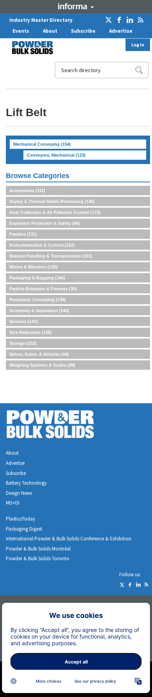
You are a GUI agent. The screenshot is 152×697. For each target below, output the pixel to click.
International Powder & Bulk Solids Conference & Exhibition (68, 538)
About (50, 31)
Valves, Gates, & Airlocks (39, 354)
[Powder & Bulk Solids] (59, 425)
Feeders (23, 234)
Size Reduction (30, 332)
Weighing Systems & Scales (42, 365)
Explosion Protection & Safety (44, 223)
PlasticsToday (20, 518)
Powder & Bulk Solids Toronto (37, 558)
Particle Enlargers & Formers (43, 288)
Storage (23, 343)
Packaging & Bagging (37, 277)
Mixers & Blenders (33, 267)
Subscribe (83, 31)
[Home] (27, 47)
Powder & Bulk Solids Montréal (38, 548)
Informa (76, 6)
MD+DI (12, 502)
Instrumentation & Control (42, 245)
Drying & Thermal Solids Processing (52, 201)
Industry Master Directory (40, 20)
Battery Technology (26, 483)
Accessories (27, 190)
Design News (19, 493)
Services (23, 321)
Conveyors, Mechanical (56, 155)
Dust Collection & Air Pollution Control (55, 212)
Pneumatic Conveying (37, 299)
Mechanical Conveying (42, 144)
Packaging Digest (24, 529)
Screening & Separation (39, 310)
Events (20, 31)
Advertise (121, 31)
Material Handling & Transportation (50, 256)
